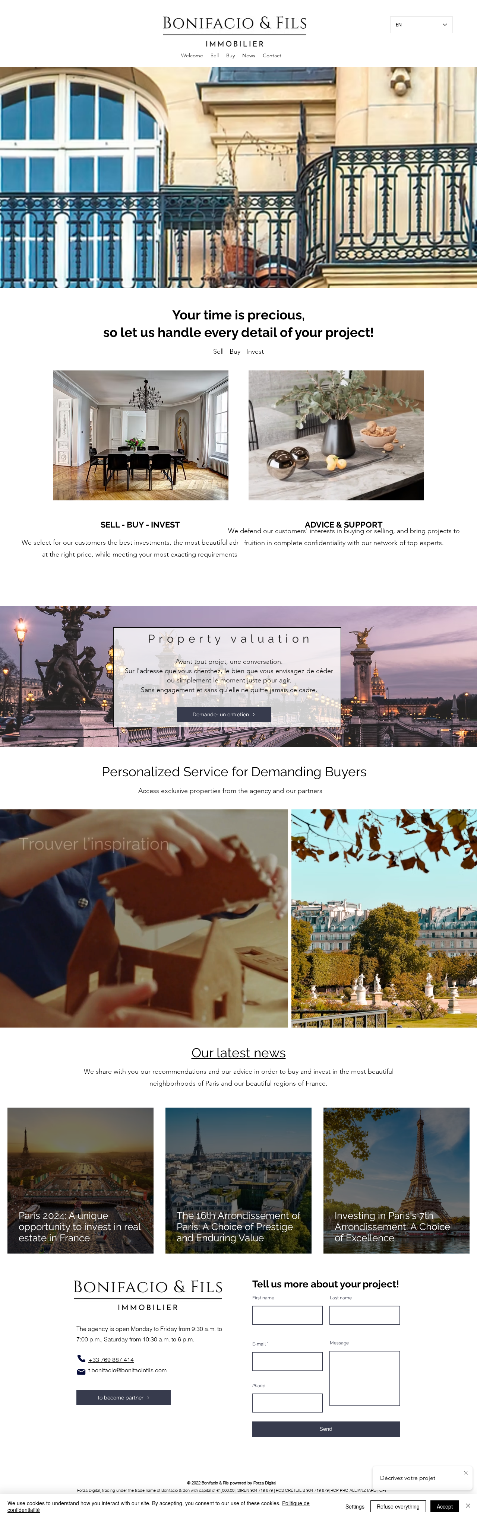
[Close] (468, 1506)
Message (339, 1343)
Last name (341, 1298)
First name (263, 1298)
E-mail (259, 1344)
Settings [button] (354, 1506)
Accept (445, 1506)
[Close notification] (466, 1473)
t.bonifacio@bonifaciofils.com (127, 1370)
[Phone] (81, 1358)
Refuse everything (398, 1506)
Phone (258, 1385)
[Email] (81, 1372)
